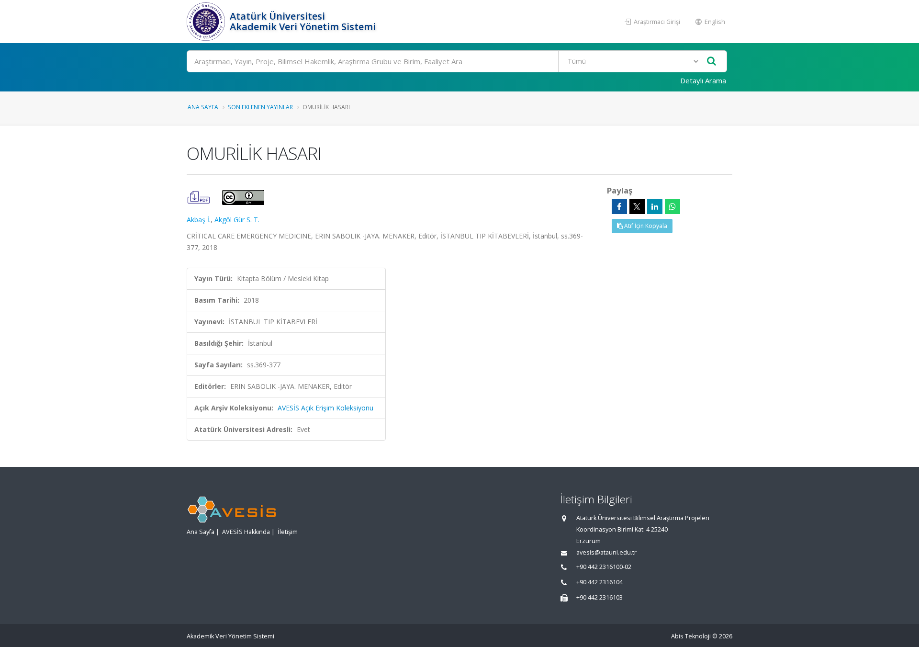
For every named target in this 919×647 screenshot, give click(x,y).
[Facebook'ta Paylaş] (619, 206)
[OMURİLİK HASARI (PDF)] (200, 196)
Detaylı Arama (703, 80)
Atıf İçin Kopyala (645, 226)
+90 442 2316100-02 (603, 567)
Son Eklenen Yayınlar (260, 107)
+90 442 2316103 (599, 597)
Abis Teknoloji (691, 636)
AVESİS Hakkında (246, 532)
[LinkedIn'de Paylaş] (654, 206)
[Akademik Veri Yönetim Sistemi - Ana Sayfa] (207, 21)
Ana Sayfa (203, 107)
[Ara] (711, 61)
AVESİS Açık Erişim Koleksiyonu (325, 407)
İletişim (288, 532)
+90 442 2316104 (599, 582)
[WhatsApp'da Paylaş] (672, 206)
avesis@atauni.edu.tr (606, 552)
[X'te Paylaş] (637, 206)
